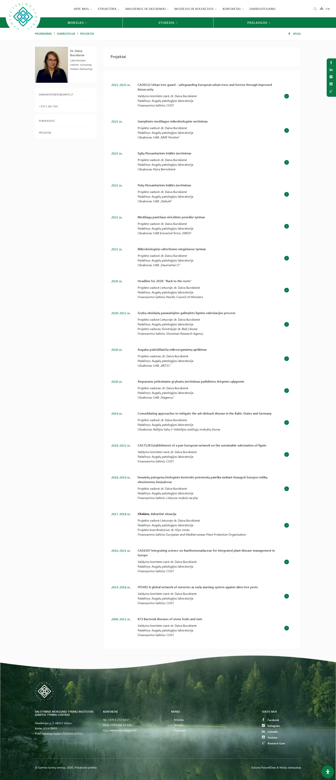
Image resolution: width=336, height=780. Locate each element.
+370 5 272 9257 (118, 720)
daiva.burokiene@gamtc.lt (56, 94)
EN (328, 8)
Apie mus (81, 9)
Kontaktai (232, 9)
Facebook (273, 720)
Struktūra (107, 9)
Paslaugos (180, 730)
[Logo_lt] (23, 33)
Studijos (178, 725)
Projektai (45, 132)
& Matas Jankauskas (289, 767)
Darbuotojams (262, 9)
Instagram (273, 726)
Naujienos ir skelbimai (145, 9)
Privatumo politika (86, 767)
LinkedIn (272, 731)
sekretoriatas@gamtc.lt (122, 730)
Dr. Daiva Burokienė (77, 53)
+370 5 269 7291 (48, 106)
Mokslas (179, 720)
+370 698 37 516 (120, 725)
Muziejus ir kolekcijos (194, 9)
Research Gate (276, 743)
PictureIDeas (268, 767)
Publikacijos (47, 120)
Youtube (272, 737)
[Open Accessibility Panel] (328, 772)
